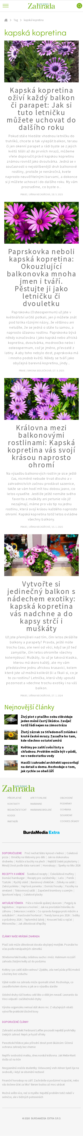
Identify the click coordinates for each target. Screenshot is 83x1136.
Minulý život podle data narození (21, 865)
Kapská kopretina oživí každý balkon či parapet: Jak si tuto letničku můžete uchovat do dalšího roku (41, 109)
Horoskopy (49, 865)
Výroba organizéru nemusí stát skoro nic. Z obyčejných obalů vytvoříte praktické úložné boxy (37, 1009)
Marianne (36, 803)
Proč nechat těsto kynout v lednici (44, 853)
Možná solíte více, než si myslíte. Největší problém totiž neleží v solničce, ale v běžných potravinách (38, 1095)
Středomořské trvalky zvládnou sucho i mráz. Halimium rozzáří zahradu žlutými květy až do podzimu (38, 959)
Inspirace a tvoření (27, 907)
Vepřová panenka (31, 886)
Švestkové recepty (37, 874)
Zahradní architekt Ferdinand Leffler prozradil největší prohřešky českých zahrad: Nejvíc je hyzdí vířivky (39, 1032)
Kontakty (13, 803)
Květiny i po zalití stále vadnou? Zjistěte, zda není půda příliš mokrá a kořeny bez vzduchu (41, 972)
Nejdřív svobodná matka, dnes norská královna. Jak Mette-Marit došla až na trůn (39, 1057)
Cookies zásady (69, 821)
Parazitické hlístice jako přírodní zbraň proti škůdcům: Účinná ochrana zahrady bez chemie (37, 1045)
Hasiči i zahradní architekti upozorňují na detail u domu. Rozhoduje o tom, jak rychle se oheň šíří (50, 766)
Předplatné (14, 797)
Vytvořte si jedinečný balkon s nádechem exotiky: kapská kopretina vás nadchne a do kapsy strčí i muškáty (41, 606)
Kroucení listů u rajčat (59, 919)
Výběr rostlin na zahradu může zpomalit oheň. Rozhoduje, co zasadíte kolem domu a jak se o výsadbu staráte (37, 984)
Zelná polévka (10, 886)
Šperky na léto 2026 (69, 865)
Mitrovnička (9, 923)
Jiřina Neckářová (39, 194)
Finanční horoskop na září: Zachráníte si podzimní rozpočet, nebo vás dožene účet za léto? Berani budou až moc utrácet (40, 1083)
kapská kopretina (34, 20)
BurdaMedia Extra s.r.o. (46, 1118)
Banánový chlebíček (42, 882)
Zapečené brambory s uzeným (55, 890)
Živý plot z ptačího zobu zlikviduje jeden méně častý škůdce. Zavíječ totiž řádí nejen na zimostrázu (47, 720)
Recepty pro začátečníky (41, 878)
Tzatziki (6, 882)
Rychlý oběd (21, 882)
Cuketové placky (33, 894)
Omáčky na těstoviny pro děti (28, 857)
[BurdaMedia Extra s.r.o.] (41, 833)
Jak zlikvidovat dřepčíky (32, 923)
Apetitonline (38, 797)
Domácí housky (53, 886)
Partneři (12, 821)
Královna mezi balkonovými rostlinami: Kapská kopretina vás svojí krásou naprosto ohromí (41, 446)
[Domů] (18, 788)
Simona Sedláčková (39, 370)
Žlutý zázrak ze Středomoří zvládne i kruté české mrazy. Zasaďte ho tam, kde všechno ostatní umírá (49, 736)
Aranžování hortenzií (29, 915)
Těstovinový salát (25, 890)
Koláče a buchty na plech (30, 861)
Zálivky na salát (65, 882)
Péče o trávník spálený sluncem (44, 903)
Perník (70, 878)
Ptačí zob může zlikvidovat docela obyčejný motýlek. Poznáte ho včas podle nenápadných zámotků (40, 947)
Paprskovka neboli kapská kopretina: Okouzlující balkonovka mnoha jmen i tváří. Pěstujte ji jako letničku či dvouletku (41, 277)
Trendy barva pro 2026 (57, 915)
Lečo (61, 878)
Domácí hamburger (13, 878)
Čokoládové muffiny (62, 874)
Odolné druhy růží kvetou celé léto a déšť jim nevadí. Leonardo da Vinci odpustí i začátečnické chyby (40, 997)
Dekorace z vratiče (24, 911)
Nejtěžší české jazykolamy (62, 861)
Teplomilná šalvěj (34, 919)
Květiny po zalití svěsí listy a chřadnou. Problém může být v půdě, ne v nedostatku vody (49, 751)
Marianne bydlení (41, 809)
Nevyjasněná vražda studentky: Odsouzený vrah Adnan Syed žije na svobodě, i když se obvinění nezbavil (40, 1070)
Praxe (23, 194)
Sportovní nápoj (11, 894)
